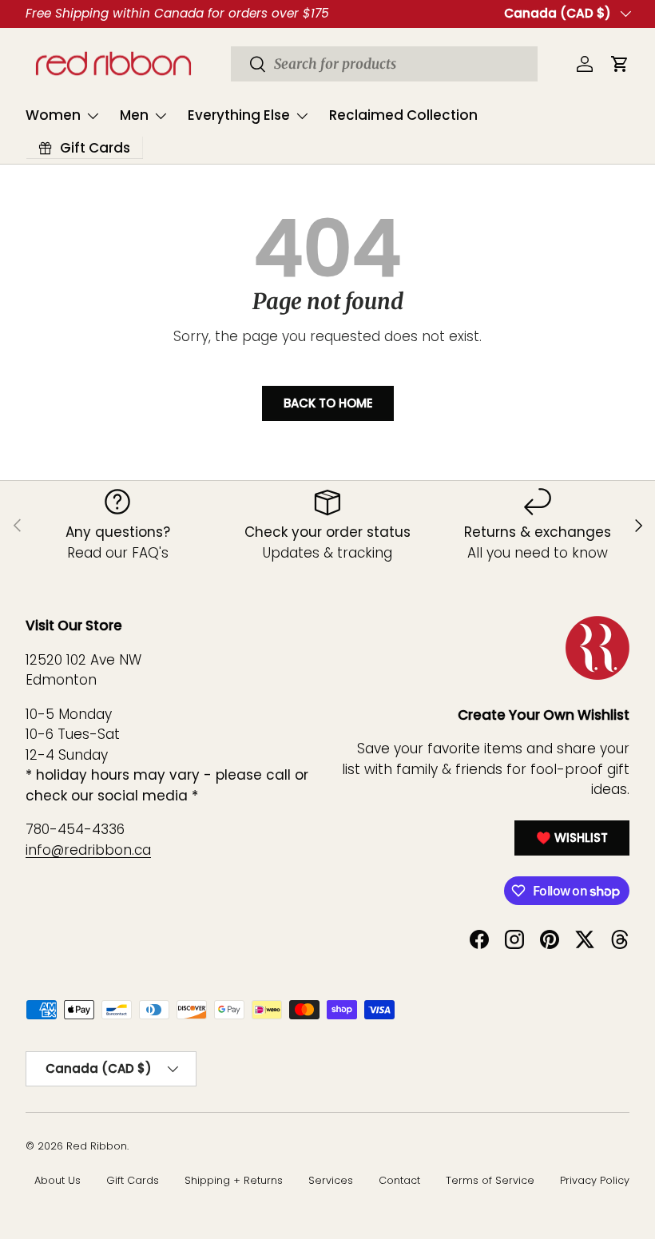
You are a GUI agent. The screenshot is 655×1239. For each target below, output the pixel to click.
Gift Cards (132, 1180)
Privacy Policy (594, 1180)
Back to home (328, 403)
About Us (57, 1180)
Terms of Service (490, 1180)
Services (330, 1180)
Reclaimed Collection (403, 115)
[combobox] (384, 63)
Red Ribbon (96, 1146)
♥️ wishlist (572, 837)
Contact (399, 1180)
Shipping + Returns (234, 1180)
